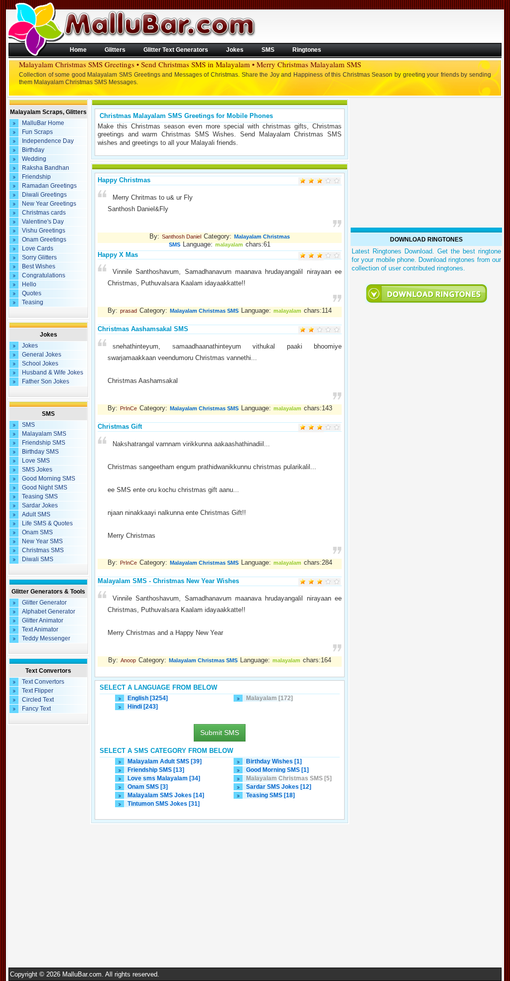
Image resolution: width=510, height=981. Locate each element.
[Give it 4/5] (328, 256)
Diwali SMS (37, 559)
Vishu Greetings (43, 230)
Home (78, 49)
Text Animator (40, 629)
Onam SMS (37, 532)
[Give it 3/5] (319, 256)
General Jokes (41, 354)
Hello (29, 284)
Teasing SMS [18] (270, 795)
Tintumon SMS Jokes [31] (164, 803)
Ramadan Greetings (49, 185)
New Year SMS (42, 541)
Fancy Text (36, 708)
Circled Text (38, 699)
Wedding (34, 158)
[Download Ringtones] (426, 293)
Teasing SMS (40, 496)
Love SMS (36, 460)
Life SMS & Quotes (47, 523)
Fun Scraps (37, 131)
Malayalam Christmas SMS (204, 311)
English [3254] (148, 698)
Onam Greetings (44, 239)
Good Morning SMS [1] (277, 769)
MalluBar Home (43, 123)
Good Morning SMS (48, 478)
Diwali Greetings (44, 194)
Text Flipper (37, 690)
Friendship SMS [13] (156, 769)
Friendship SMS (43, 442)
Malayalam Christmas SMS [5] (289, 778)
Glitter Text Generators (175, 49)
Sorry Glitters (39, 257)
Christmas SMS (43, 550)
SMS (267, 49)
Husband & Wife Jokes (52, 372)
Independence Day (48, 140)
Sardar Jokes (40, 505)
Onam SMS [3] (148, 786)
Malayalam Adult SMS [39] (165, 761)
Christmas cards (44, 212)
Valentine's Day (43, 221)
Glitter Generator (44, 602)
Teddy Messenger (46, 638)
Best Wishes (38, 266)
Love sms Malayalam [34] (164, 778)
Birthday (33, 149)
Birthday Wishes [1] (274, 761)
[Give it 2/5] (311, 256)
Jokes (235, 49)
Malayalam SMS (44, 433)
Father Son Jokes (45, 381)
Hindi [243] (143, 706)
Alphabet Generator (48, 611)
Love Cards (37, 248)
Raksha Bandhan (45, 167)
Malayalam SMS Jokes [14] (166, 795)
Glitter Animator (42, 620)
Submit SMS (219, 732)
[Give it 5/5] (336, 256)
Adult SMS (36, 514)
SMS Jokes (37, 469)
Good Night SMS (44, 487)
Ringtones (306, 49)
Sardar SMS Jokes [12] (278, 786)
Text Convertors (43, 681)
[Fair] (311, 181)
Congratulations (43, 275)
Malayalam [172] (269, 698)
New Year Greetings (49, 203)
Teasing (32, 302)
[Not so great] (302, 181)
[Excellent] (336, 181)
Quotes (31, 293)
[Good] (319, 181)
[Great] (328, 181)
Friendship (36, 176)
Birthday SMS (40, 451)
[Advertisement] (219, 896)
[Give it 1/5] (302, 256)
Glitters (115, 49)
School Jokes (40, 363)
